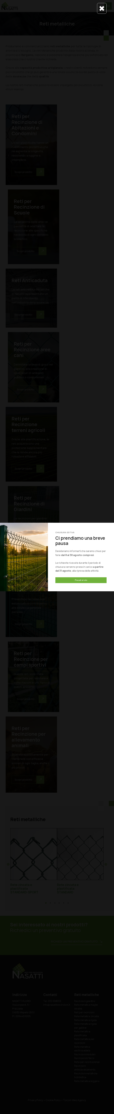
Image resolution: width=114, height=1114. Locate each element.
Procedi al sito (81, 580)
